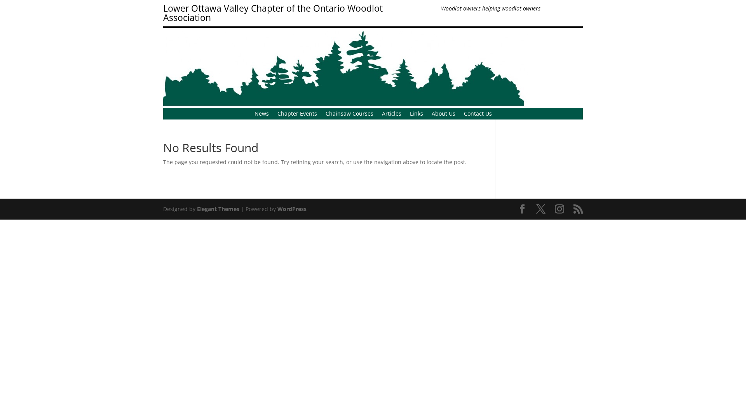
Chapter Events (297, 114)
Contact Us (478, 114)
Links (416, 114)
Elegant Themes (218, 209)
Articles (391, 114)
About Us (443, 114)
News (261, 114)
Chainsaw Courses (349, 114)
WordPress (292, 209)
